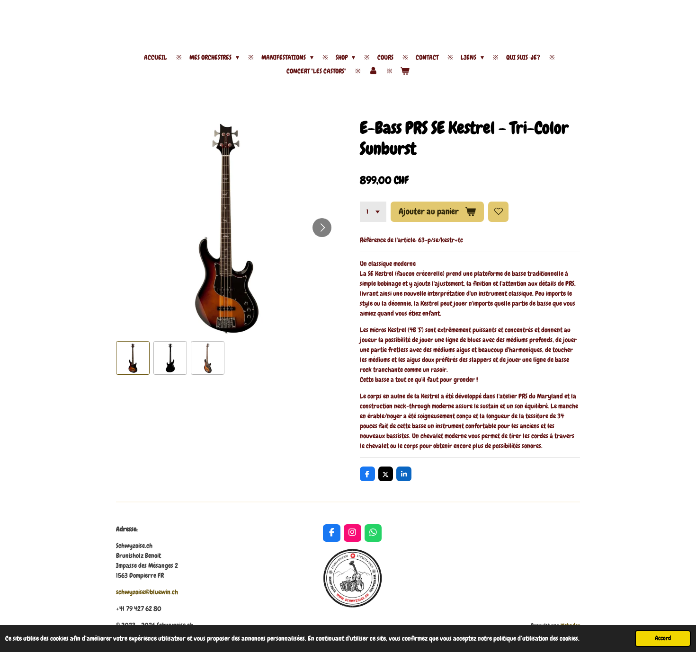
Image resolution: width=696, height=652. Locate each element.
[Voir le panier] (405, 71)
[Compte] (373, 71)
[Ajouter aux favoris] (498, 212)
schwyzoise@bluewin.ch (147, 592)
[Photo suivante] (321, 227)
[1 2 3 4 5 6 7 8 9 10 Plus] (373, 212)
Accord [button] (663, 638)
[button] (133, 358)
